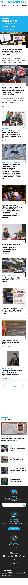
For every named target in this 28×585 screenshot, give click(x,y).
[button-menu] (2, 2)
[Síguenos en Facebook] (4, 556)
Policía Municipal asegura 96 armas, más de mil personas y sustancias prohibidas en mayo (12, 311)
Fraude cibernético (7, 47)
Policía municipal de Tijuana (10, 306)
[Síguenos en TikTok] (20, 556)
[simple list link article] (14, 429)
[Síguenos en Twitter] (8, 556)
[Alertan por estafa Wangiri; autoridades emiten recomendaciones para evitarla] (14, 359)
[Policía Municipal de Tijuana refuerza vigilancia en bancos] (14, 267)
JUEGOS (4, 5)
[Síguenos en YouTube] (16, 556)
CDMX (9, 5)
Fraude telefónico (7, 368)
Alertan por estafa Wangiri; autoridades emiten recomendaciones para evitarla (12, 373)
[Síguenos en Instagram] (12, 556)
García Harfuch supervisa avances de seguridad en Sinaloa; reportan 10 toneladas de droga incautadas (11, 247)
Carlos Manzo (6, 128)
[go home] (14, 570)
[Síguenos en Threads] (24, 556)
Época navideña (6, 203)
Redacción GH (8, 56)
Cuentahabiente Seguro (9, 275)
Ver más (14, 386)
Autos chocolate (7, 84)
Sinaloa (4, 241)
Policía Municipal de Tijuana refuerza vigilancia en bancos (12, 279)
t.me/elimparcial (14, 544)
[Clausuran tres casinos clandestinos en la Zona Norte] (14, 329)
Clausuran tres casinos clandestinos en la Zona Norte (10, 342)
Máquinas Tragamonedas (9, 338)
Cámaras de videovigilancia (10, 162)
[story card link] (14, 40)
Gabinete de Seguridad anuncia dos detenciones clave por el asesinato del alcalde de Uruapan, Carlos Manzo (11, 134)
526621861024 (14, 521)
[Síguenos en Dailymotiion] (14, 559)
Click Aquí (14, 528)
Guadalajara (24, 5)
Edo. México (16, 5)
